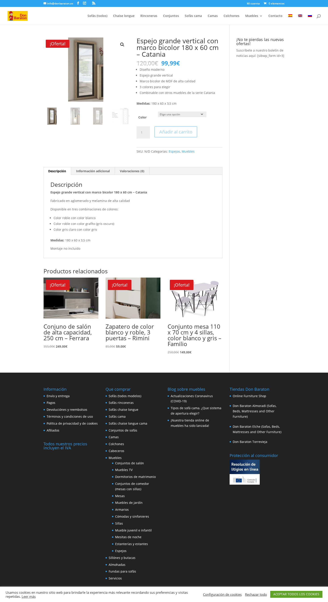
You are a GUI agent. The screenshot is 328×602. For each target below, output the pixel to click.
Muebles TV (124, 470)
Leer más (29, 596)
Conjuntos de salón (129, 463)
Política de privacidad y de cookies (72, 423)
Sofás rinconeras (121, 403)
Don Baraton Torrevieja (250, 442)
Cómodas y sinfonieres (132, 516)
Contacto (275, 16)
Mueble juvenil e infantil (133, 530)
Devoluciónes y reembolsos (67, 409)
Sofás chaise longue (123, 409)
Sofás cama (193, 16)
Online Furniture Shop (249, 396)
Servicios (115, 578)
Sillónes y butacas (122, 558)
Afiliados (53, 430)
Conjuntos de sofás (123, 430)
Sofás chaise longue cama (128, 423)
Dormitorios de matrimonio (135, 477)
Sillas (119, 523)
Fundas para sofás (122, 571)
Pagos (51, 403)
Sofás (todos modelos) (125, 396)
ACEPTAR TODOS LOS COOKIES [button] (296, 594)
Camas (213, 16)
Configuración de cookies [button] (222, 594)
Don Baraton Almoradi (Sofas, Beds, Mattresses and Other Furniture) (254, 411)
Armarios (122, 509)
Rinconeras (148, 16)
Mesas (120, 496)
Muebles (251, 16)
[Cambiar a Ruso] (310, 19)
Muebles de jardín (129, 502)
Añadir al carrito (175, 132)
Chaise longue (124, 16)
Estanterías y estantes (131, 544)
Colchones (231, 16)
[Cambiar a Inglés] (300, 19)
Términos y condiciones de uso (70, 416)
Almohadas (117, 565)
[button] (122, 45)
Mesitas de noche (128, 537)
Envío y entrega (58, 396)
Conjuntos (171, 16)
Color (142, 117)
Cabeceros (116, 451)
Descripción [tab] (57, 171)
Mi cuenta (253, 3)
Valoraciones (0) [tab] (132, 171)
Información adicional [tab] (93, 171)
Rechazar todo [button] (256, 594)
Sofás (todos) (97, 16)
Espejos (174, 151)
